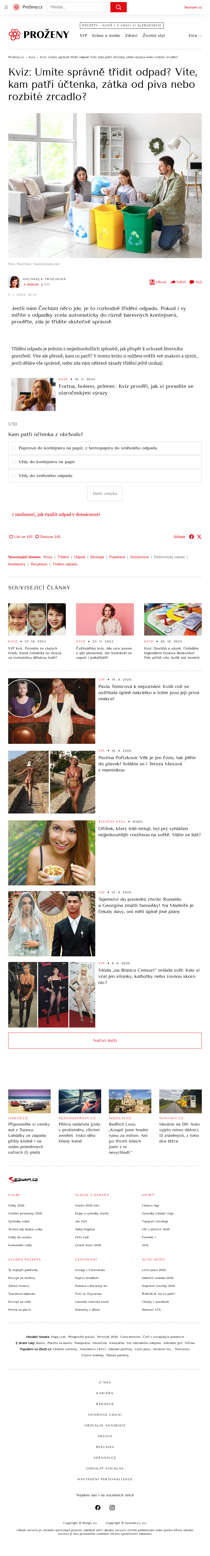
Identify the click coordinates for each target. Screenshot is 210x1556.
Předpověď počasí (81, 1337)
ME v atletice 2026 (156, 1229)
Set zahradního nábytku (144, 1343)
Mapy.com (58, 1337)
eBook (161, 282)
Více (192, 35)
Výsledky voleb (18, 1221)
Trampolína (82, 1343)
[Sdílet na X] (199, 536)
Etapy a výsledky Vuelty (92, 1213)
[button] (105, 185)
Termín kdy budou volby (25, 1229)
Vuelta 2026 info (87, 1205)
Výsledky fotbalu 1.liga (157, 1213)
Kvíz (63, 379)
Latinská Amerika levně (92, 1302)
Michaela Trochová (44, 279)
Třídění (63, 557)
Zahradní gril (172, 1343)
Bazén (40, 1343)
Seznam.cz (193, 7)
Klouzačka (116, 1343)
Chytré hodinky (92, 1355)
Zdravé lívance (18, 1286)
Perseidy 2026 (107, 1337)
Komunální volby (20, 1245)
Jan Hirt (81, 1221)
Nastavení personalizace (105, 1479)
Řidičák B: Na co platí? (158, 1294)
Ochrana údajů (105, 1414)
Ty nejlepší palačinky (23, 1270)
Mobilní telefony (65, 1349)
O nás (105, 1382)
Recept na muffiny (21, 1278)
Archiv (105, 1436)
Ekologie (97, 557)
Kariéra (105, 1393)
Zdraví (131, 35)
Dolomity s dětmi (87, 1309)
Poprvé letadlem (86, 1278)
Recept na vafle (19, 1302)
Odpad (79, 557)
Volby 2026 (16, 1205)
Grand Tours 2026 (88, 1245)
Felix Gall (82, 1237)
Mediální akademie (105, 1425)
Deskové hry (162, 1349)
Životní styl (154, 35)
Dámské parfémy (120, 1349)
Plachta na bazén (59, 1343)
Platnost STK (151, 1309)
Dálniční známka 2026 (158, 1278)
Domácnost (139, 557)
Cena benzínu (130, 1337)
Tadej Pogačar (85, 1229)
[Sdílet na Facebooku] (191, 536)
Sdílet (181, 282)
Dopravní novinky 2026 (158, 1286)
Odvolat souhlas (105, 1468)
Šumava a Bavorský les (91, 1286)
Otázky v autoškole (155, 1302)
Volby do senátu (20, 1237)
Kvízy (48, 557)
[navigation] (6, 7)
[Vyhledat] (118, 7)
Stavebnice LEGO (93, 1349)
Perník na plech (19, 1309)
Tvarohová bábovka (21, 1294)
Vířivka (190, 1343)
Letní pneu (143, 1349)
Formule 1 (149, 1237)
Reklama (105, 1447)
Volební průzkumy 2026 (25, 1213)
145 (199, 282)
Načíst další (105, 1040)
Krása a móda (106, 35)
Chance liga (150, 1205)
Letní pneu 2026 (154, 1270)
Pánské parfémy (117, 1355)
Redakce (105, 1404)
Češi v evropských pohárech (163, 1337)
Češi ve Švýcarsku (88, 1294)
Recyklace (39, 564)
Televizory (182, 1349)
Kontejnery (17, 564)
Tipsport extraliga (155, 1221)
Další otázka (105, 493)
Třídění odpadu (65, 564)
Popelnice (117, 557)
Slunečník (99, 1343)
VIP (83, 35)
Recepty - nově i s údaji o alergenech (121, 25)
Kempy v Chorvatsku (90, 1270)
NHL (145, 1245)
